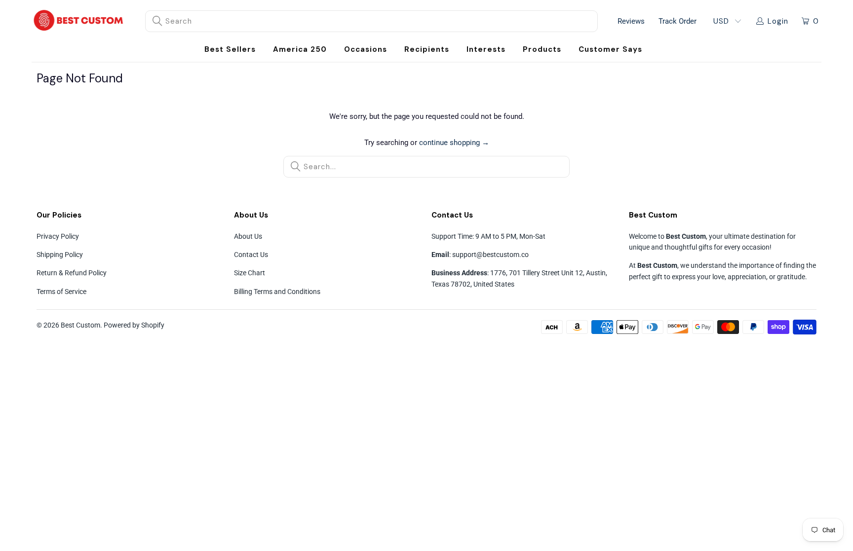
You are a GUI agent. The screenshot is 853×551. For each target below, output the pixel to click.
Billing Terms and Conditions (277, 291)
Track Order (678, 21)
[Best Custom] (78, 21)
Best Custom (80, 325)
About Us (248, 236)
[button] (365, 49)
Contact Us (251, 254)
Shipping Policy (60, 254)
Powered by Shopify (134, 325)
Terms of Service (61, 291)
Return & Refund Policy (72, 273)
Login (778, 21)
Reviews (631, 21)
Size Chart (249, 273)
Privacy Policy (58, 236)
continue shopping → (454, 142)
